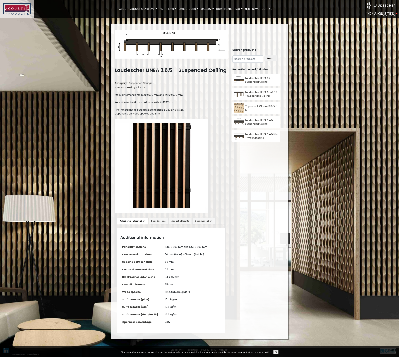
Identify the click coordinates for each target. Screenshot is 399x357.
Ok (276, 352)
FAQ (238, 9)
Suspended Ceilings (140, 83)
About (123, 9)
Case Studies (187, 9)
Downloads (224, 9)
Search (270, 58)
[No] (395, 352)
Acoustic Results (180, 220)
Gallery (206, 9)
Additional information (132, 220)
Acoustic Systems (142, 9)
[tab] (132, 221)
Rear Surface (158, 220)
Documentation (203, 220)
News (255, 9)
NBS (247, 9)
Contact (268, 9)
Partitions (166, 9)
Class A (140, 87)
